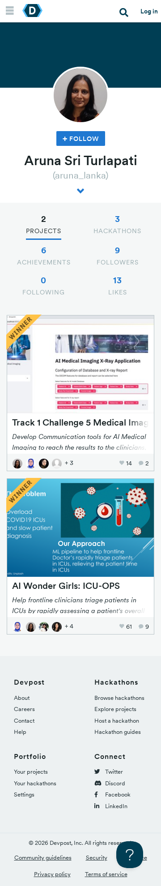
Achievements (44, 255)
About (22, 698)
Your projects (31, 771)
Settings (24, 794)
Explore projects (115, 709)
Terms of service (106, 874)
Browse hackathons (119, 698)
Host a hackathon (116, 720)
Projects (43, 224)
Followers (118, 255)
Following (43, 285)
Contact (24, 720)
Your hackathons (35, 783)
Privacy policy (52, 874)
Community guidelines (43, 857)
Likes (117, 285)
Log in (149, 11)
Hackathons (117, 224)
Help (20, 732)
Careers (24, 709)
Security (96, 857)
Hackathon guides (117, 732)
